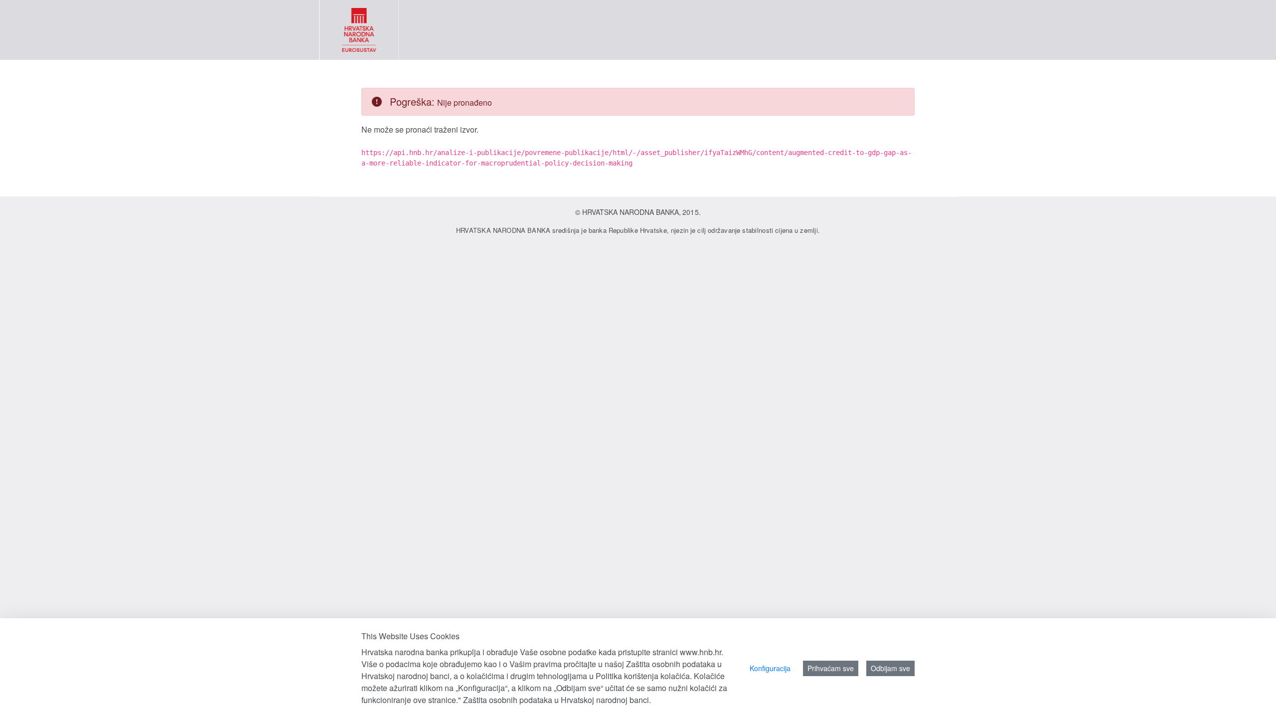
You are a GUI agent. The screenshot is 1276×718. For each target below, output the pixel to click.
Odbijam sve (890, 668)
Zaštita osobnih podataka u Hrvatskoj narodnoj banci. (557, 700)
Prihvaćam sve (830, 668)
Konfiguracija (770, 668)
